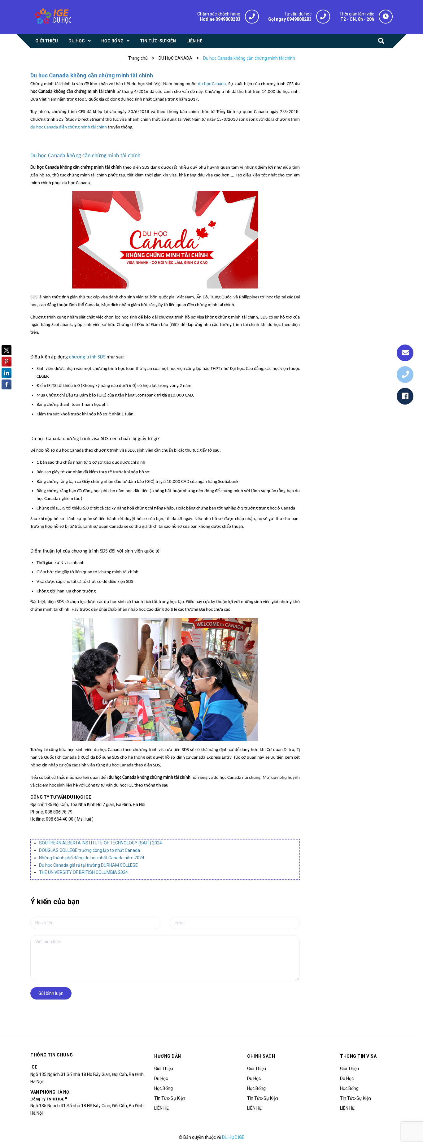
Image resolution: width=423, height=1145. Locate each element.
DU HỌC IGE (233, 1137)
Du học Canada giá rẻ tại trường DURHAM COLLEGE (88, 865)
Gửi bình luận (50, 993)
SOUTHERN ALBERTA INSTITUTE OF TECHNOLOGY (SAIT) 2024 (100, 842)
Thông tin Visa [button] (358, 1056)
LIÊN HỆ (161, 1108)
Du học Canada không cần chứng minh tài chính (91, 75)
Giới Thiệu (163, 1068)
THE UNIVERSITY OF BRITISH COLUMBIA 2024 (83, 872)
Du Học (161, 1078)
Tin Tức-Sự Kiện (169, 1098)
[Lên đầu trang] (410, 1125)
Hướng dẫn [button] (167, 1056)
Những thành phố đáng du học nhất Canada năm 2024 (91, 857)
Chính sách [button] (261, 1056)
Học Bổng (163, 1088)
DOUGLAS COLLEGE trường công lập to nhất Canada (89, 850)
